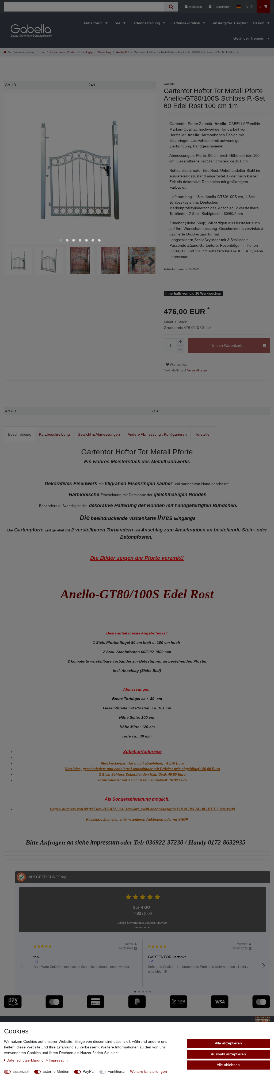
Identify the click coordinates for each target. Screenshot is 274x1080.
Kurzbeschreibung (54, 434)
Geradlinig (104, 52)
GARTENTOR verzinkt (167, 957)
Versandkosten (197, 370)
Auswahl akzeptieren (228, 1054)
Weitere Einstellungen (148, 1071)
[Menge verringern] (180, 349)
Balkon (259, 23)
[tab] (19, 434)
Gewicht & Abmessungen (99, 434)
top (36, 957)
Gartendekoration (185, 23)
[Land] (238, 6)
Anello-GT (122, 52)
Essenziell (21, 1071)
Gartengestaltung (146, 23)
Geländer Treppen (249, 38)
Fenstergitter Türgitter (229, 23)
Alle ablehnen (228, 1065)
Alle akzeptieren (228, 1043)
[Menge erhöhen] (180, 342)
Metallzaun (94, 23)
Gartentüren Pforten (63, 52)
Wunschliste (178, 365)
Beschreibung (19, 434)
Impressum (58, 1060)
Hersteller (203, 434)
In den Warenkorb (227, 345)
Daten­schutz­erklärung (25, 1060)
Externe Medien (56, 1071)
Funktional (116, 1071)
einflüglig (87, 52)
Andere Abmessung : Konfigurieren (157, 434)
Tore (117, 23)
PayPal (88, 1071)
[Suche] (171, 7)
